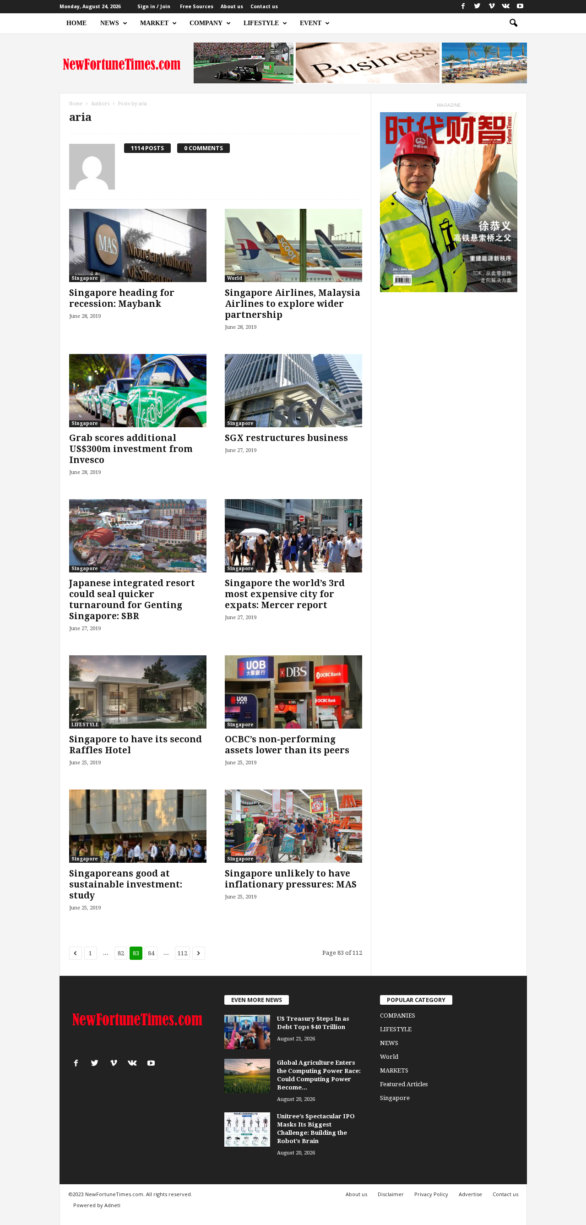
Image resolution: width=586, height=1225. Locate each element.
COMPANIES (397, 1015)
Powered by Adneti (96, 1205)
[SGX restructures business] (293, 390)
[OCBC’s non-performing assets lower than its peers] (293, 692)
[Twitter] (477, 6)
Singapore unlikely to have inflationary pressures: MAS (291, 879)
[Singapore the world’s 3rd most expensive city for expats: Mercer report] (293, 535)
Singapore (84, 278)
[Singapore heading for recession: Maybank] (137, 245)
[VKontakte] (505, 6)
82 (121, 953)
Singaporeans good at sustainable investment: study (125, 884)
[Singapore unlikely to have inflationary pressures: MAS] (293, 826)
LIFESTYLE (261, 23)
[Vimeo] (491, 6)
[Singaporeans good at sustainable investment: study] (137, 826)
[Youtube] (520, 6)
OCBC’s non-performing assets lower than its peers (287, 745)
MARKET (154, 23)
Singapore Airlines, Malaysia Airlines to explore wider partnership (292, 304)
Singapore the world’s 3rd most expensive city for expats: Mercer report (285, 594)
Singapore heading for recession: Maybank (121, 298)
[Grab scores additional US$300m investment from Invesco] (137, 390)
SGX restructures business (286, 438)
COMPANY (206, 23)
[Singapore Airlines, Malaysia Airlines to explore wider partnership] (293, 245)
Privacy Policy (431, 1194)
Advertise (470, 1194)
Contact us (264, 7)
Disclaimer (391, 1194)
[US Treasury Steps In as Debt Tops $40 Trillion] (247, 1032)
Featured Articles (404, 1084)
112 (182, 953)
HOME (76, 23)
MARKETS (394, 1070)
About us (232, 7)
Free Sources (196, 7)
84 (151, 953)
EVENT (310, 23)
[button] (513, 23)
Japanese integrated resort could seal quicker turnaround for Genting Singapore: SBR (132, 599)
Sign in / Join (153, 7)
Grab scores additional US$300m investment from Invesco (131, 449)
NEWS (109, 23)
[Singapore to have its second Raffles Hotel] (137, 692)
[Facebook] (463, 6)
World (234, 278)
